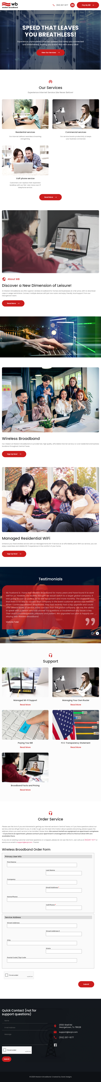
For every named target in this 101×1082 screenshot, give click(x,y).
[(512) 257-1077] (54, 5)
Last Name (50, 870)
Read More (25, 704)
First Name (11, 862)
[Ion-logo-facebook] (55, 1045)
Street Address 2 (53, 931)
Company (11, 879)
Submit (6, 1059)
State (48, 948)
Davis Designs (66, 1077)
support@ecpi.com (24, 842)
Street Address (13, 923)
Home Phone (12, 897)
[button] (72, 5)
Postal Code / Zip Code (16, 957)
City (9, 940)
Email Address (52, 887)
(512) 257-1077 (62, 5)
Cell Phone (51, 905)
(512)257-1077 (89, 840)
